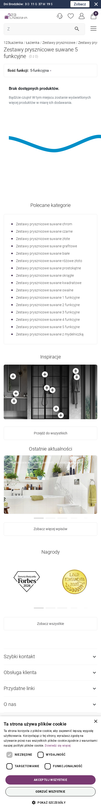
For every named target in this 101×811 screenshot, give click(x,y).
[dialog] (50, 763)
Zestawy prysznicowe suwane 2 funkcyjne (48, 305)
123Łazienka (13, 43)
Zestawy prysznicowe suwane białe (43, 253)
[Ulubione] (71, 16)
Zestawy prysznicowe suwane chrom (44, 224)
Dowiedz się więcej (58, 745)
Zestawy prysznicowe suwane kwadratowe (48, 283)
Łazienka (32, 43)
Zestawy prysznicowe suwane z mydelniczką (50, 334)
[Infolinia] (59, 16)
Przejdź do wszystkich (50, 433)
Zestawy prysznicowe (58, 43)
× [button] (95, 721)
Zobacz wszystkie (50, 624)
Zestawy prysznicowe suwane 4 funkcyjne (48, 320)
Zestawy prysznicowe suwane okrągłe (45, 275)
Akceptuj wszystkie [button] (50, 780)
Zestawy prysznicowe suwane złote (43, 239)
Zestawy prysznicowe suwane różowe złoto (49, 261)
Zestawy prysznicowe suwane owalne (44, 290)
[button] (93, 16)
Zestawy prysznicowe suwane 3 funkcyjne (48, 312)
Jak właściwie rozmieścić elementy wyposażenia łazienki (46, 462)
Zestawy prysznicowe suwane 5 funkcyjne (48, 327)
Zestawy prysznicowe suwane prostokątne (48, 268)
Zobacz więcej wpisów (50, 529)
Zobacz (80, 4)
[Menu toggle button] (93, 28)
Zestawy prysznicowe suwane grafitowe (46, 246)
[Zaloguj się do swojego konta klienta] (81, 16)
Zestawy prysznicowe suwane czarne (44, 231)
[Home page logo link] (16, 16)
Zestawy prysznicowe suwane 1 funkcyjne (48, 297)
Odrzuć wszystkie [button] (50, 791)
